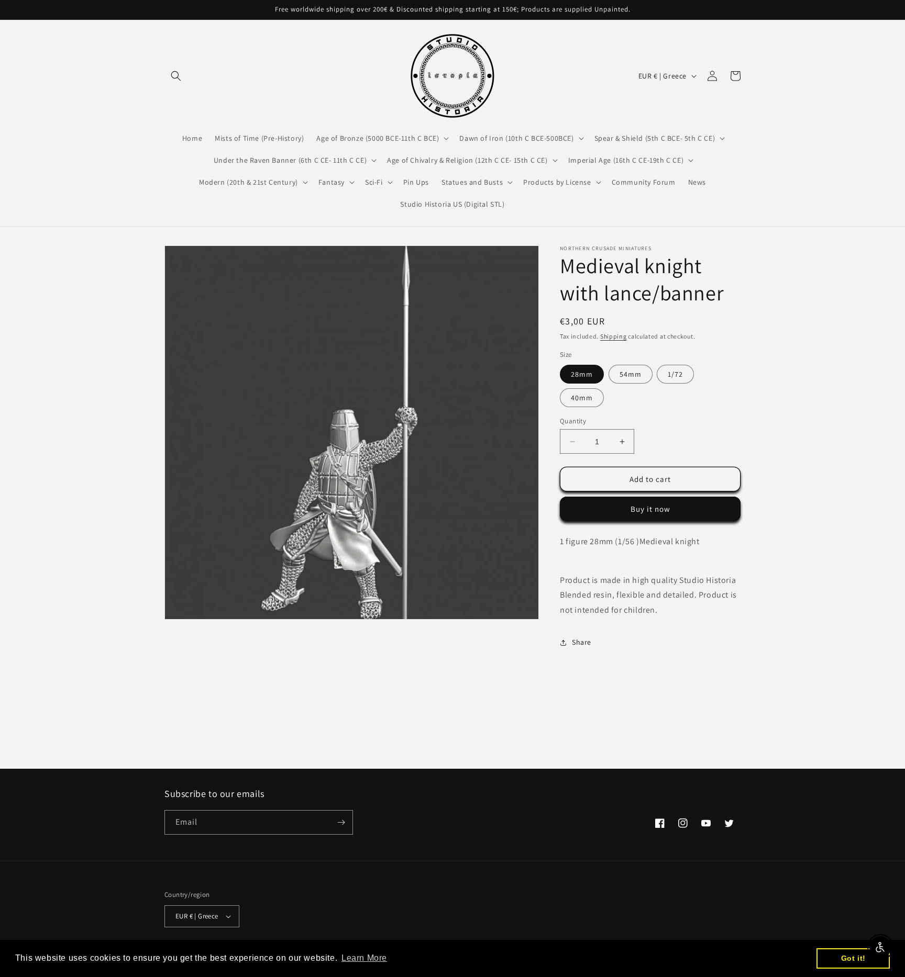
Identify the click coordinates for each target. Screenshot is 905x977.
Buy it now (650, 509)
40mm (582, 397)
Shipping (613, 336)
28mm (582, 374)
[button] (175, 75)
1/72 (675, 374)
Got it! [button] (853, 958)
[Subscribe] (340, 822)
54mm (631, 374)
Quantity (573, 421)
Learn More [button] (364, 957)
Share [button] (581, 642)
